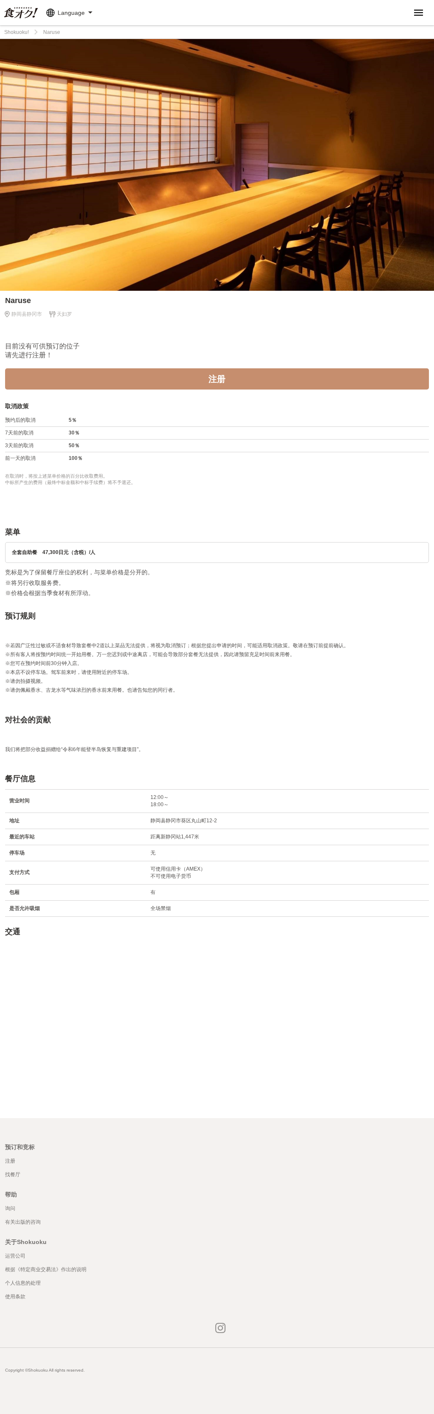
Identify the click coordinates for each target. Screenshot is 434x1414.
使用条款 (15, 1297)
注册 (217, 379)
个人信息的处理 (23, 1283)
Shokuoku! (16, 32)
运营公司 (15, 1256)
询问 (10, 1208)
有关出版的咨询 (23, 1222)
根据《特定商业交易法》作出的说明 (45, 1269)
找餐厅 (12, 1174)
